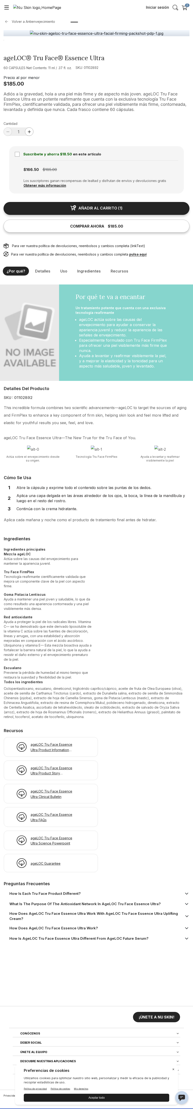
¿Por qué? (16, 271)
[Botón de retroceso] (8, 21)
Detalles (42, 271)
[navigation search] (175, 7)
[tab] (74, 22)
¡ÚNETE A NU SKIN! (156, 1017)
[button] (156, 1017)
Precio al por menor (22, 77)
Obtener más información (45, 185)
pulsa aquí (138, 254)
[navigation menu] (6, 7)
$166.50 (31, 169)
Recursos (119, 271)
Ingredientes (89, 271)
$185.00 (14, 84)
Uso (63, 271)
